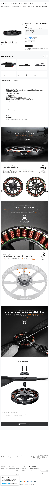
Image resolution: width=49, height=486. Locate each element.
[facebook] (41, 473)
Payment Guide (11, 466)
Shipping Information (17, 474)
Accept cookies (6, 483)
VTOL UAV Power (30, 3)
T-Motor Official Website (24, 470)
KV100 (35, 38)
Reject (13, 483)
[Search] (43, 3)
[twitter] (42, 473)
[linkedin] (44, 473)
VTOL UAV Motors (3, 469)
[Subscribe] (47, 471)
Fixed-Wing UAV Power (22, 3)
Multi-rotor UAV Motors (15, 6)
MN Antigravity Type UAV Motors (25, 6)
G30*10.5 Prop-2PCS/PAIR (39, 71)
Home (2, 6)
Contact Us (24, 468)
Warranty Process (18, 468)
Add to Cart (28, 46)
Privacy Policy (18, 472)
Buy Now (35, 46)
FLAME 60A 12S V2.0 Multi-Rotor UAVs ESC (8, 72)
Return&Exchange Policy (18, 470)
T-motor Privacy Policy (31, 484)
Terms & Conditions (19, 476)
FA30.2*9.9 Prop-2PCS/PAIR (24, 71)
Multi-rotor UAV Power (13, 3)
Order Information (12, 468)
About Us (23, 466)
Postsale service (18, 466)
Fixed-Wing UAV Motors (4, 468)
